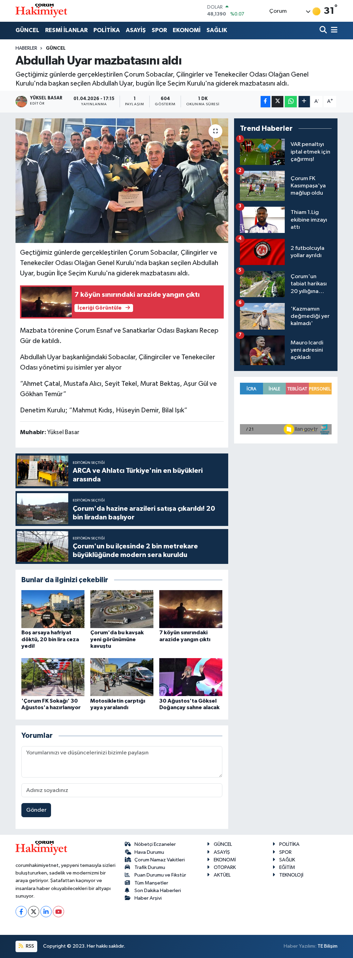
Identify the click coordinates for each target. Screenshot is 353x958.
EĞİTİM (287, 867)
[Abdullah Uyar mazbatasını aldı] (122, 180)
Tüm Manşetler (151, 883)
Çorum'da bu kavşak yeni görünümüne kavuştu (117, 639)
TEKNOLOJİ (291, 875)
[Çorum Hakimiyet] (41, 10)
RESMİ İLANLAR (66, 30)
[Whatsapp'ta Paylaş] (291, 101)
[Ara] (324, 30)
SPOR (159, 30)
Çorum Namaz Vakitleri (159, 859)
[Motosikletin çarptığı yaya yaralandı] (121, 677)
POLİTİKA (106, 30)
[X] (33, 911)
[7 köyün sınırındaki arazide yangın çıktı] (190, 609)
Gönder (36, 810)
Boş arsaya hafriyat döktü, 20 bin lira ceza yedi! (50, 639)
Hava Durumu (149, 852)
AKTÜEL (222, 875)
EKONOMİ (187, 30)
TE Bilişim (327, 946)
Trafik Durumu (149, 867)
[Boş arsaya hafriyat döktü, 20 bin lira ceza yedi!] (52, 609)
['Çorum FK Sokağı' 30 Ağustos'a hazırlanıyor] (52, 677)
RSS (29, 946)
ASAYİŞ (136, 30)
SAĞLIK (216, 30)
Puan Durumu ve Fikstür (160, 875)
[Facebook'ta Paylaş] (265, 101)
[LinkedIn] (46, 911)
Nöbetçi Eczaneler (155, 844)
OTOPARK (225, 867)
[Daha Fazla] (304, 101)
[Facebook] (21, 911)
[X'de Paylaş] (277, 101)
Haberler (26, 48)
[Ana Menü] (333, 30)
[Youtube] (58, 911)
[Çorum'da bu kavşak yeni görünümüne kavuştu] (121, 609)
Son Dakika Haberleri (157, 890)
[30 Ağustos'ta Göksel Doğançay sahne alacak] (190, 677)
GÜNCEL (27, 30)
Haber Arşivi (148, 898)
